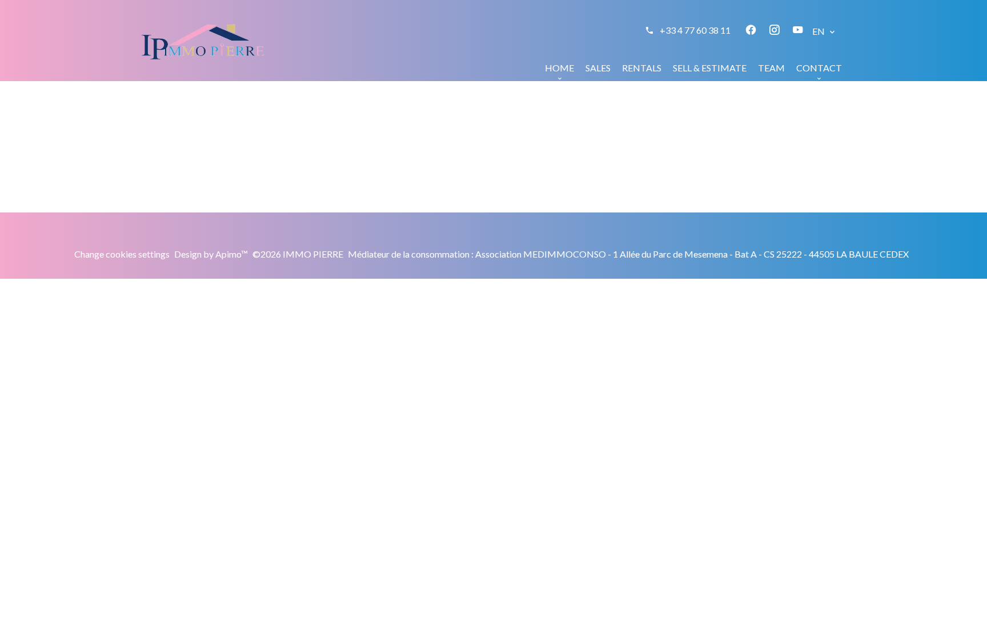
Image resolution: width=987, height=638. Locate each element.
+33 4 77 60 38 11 (695, 30)
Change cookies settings (122, 253)
